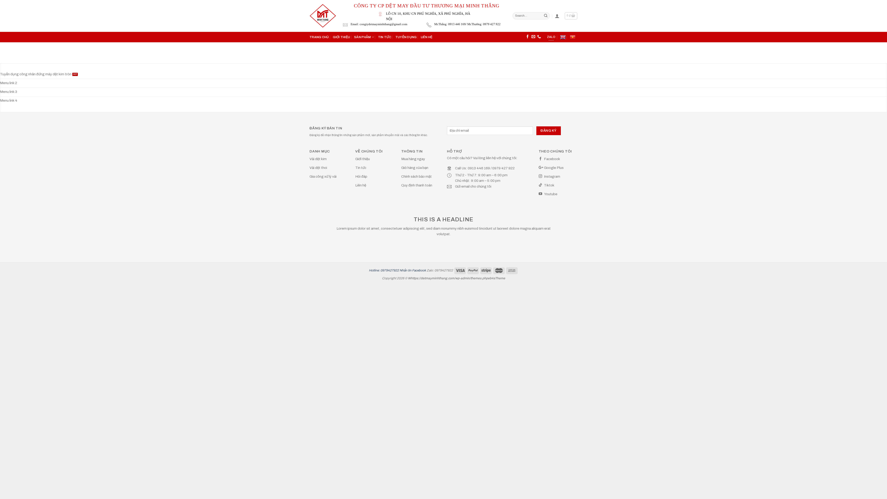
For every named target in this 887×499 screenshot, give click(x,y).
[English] (563, 37)
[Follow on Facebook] (527, 37)
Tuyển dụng (406, 37)
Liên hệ (427, 37)
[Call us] (539, 37)
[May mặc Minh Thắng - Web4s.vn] (323, 16)
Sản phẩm (362, 37)
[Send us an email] (533, 37)
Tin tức (384, 37)
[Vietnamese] (572, 37)
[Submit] (545, 15)
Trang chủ (319, 37)
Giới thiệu (341, 37)
